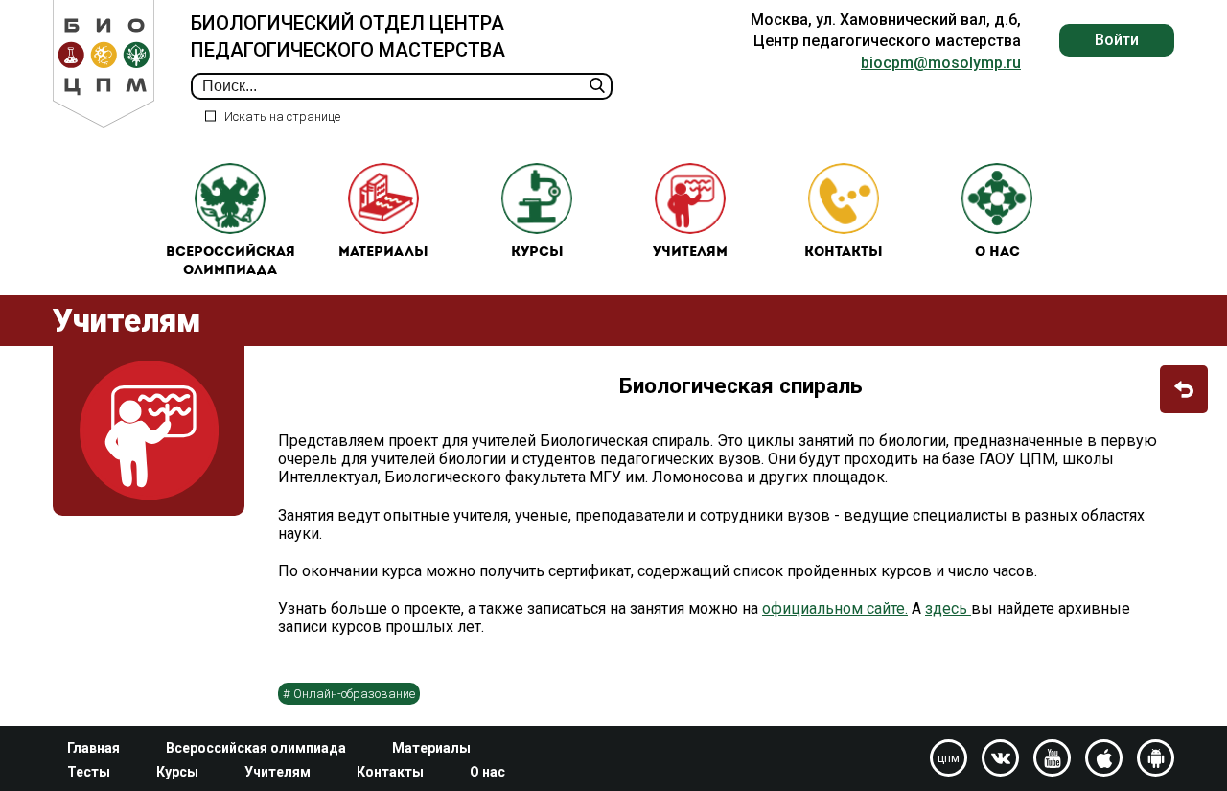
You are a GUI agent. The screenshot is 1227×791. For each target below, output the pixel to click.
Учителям (690, 252)
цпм (949, 758)
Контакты (843, 252)
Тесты (88, 771)
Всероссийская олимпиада (230, 262)
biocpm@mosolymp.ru (941, 63)
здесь (948, 608)
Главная (93, 748)
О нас (997, 252)
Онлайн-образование (354, 693)
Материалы (383, 252)
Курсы (537, 252)
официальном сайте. (835, 608)
